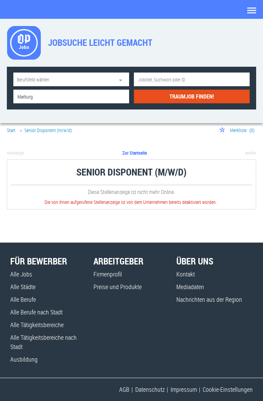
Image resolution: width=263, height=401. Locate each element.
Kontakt (185, 274)
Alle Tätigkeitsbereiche (37, 325)
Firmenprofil (107, 274)
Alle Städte (23, 287)
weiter (250, 153)
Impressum (184, 389)
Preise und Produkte (117, 287)
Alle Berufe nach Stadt (36, 312)
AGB (124, 389)
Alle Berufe (23, 299)
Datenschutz (150, 389)
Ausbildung (24, 359)
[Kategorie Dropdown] (122, 79)
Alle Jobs (21, 274)
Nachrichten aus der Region (209, 299)
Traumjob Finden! (192, 96)
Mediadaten (190, 287)
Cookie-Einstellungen (228, 389)
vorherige (15, 153)
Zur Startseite (134, 153)
